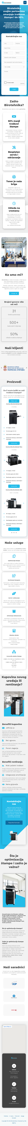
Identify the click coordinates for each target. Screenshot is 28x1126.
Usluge (22, 1116)
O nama (11, 1116)
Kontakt (14, 1118)
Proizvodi (17, 1116)
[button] (1, 368)
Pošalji (14, 89)
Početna (6, 1116)
